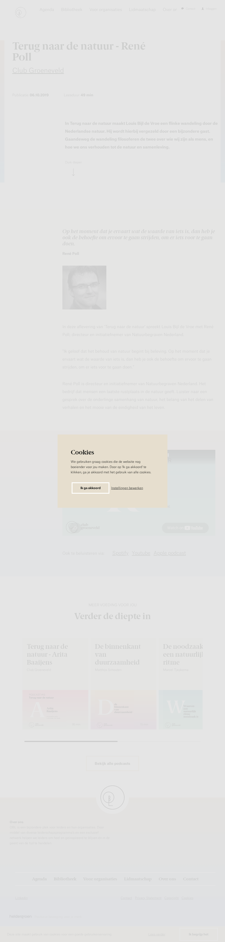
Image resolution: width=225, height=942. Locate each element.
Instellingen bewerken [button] (127, 488)
